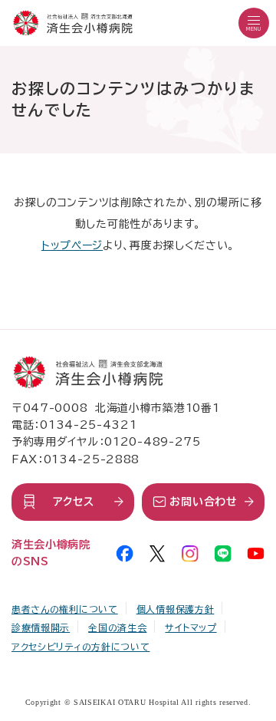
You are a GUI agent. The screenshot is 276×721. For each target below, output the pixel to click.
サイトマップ (190, 627)
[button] (253, 23)
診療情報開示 (41, 627)
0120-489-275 (152, 441)
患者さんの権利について (65, 609)
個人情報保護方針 (175, 609)
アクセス (73, 501)
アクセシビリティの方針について (81, 646)
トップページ (72, 245)
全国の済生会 (117, 627)
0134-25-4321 (88, 425)
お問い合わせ (203, 501)
